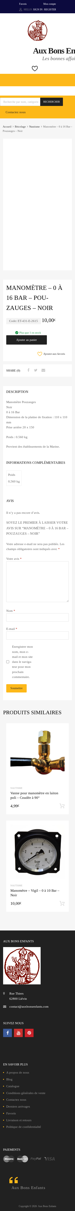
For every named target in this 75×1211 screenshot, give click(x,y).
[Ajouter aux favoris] (62, 730)
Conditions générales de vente (25, 1093)
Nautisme (34, 126)
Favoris (23, 3)
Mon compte (49, 3)
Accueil (7, 126)
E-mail (11, 628)
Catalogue (12, 1086)
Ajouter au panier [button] (62, 806)
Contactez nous (16, 112)
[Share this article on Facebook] (27, 370)
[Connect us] (7, 1033)
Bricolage (20, 126)
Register (50, 9)
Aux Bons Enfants (28, 1187)
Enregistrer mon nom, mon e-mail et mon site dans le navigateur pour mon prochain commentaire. (22, 662)
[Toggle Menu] (69, 78)
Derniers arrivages (18, 1106)
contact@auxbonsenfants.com (29, 1006)
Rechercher (51, 101)
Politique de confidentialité (23, 1126)
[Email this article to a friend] (42, 370)
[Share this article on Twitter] (35, 370)
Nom (10, 610)
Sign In (37, 9)
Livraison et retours (18, 1120)
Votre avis (14, 558)
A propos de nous (17, 1072)
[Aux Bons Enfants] (37, 39)
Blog (9, 1079)
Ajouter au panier (26, 339)
